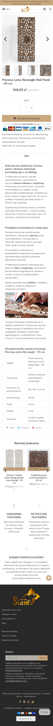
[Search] (44, 9)
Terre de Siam (16, 708)
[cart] (50, 9)
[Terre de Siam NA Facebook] (20, 702)
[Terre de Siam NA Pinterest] (24, 702)
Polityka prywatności (13, 670)
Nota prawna (30, 696)
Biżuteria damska (10, 631)
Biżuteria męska (9, 636)
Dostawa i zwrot (9, 614)
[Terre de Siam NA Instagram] (29, 702)
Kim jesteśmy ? (9, 619)
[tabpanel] (7, 70)
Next (47, 38)
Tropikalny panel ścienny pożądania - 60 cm (38, 477)
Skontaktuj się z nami (11, 610)
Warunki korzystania (12, 694)
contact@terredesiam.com (16, 681)
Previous (5, 38)
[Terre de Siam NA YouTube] (33, 702)
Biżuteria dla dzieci (10, 640)
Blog (4, 623)
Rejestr (42, 658)
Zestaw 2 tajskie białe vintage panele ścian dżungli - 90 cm (14, 479)
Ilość (26, 100)
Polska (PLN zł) (24, 719)
